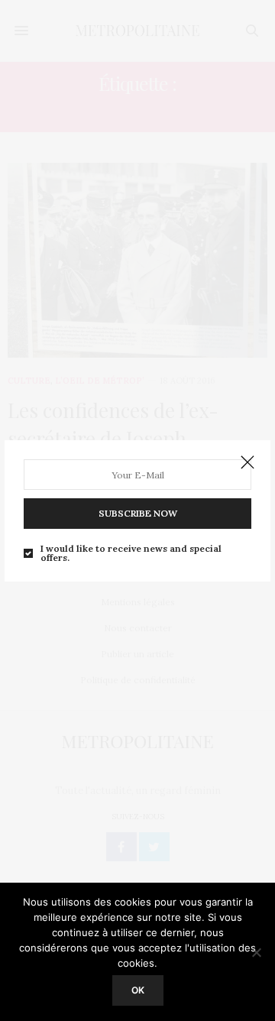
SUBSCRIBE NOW (138, 513)
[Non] (256, 952)
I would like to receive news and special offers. (131, 553)
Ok (137, 990)
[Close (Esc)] (247, 463)
